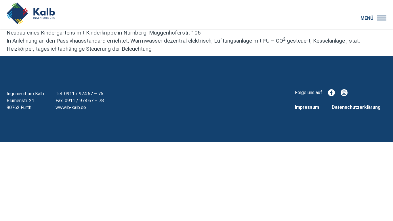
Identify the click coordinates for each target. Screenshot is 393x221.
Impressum (307, 107)
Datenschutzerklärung (356, 107)
